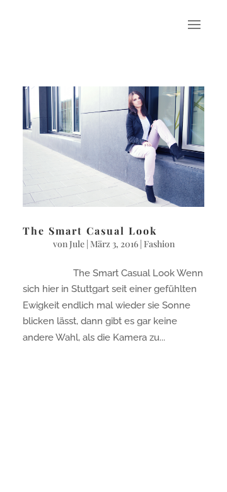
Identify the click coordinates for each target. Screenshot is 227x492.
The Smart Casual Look (90, 230)
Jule (76, 244)
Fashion (159, 244)
